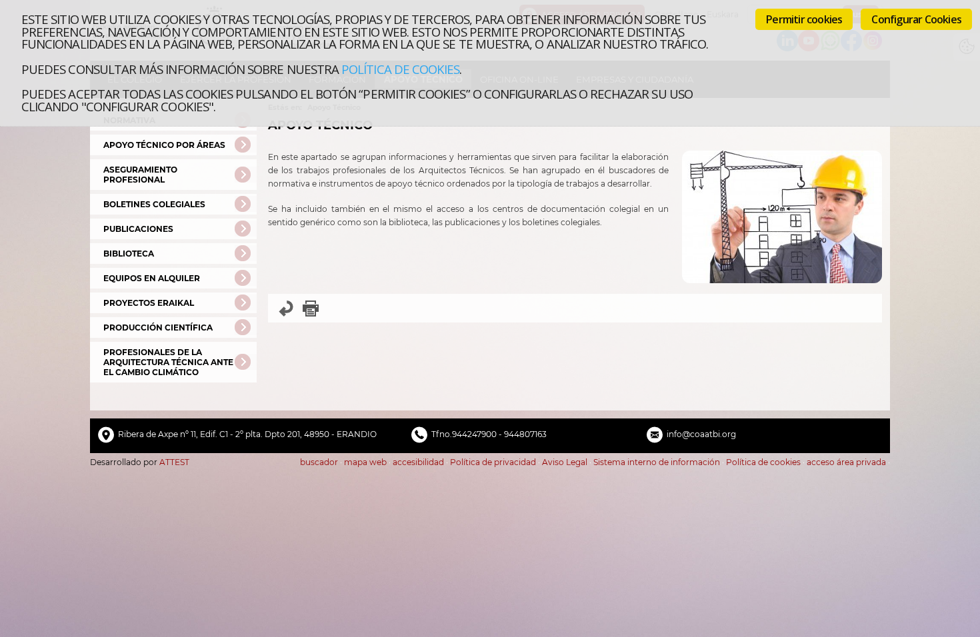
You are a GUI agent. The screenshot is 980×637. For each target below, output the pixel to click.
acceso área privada (846, 462)
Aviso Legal (564, 462)
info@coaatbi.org (701, 434)
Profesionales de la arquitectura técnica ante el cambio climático (168, 362)
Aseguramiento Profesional (140, 175)
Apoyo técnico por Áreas (164, 145)
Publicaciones (138, 229)
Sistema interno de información (656, 462)
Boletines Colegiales (154, 204)
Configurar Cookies (916, 19)
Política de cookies (400, 69)
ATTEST (174, 462)
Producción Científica (158, 327)
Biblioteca (128, 254)
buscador (319, 462)
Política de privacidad (493, 462)
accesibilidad (418, 462)
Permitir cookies (804, 19)
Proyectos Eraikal (148, 303)
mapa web (365, 462)
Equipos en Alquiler (151, 278)
